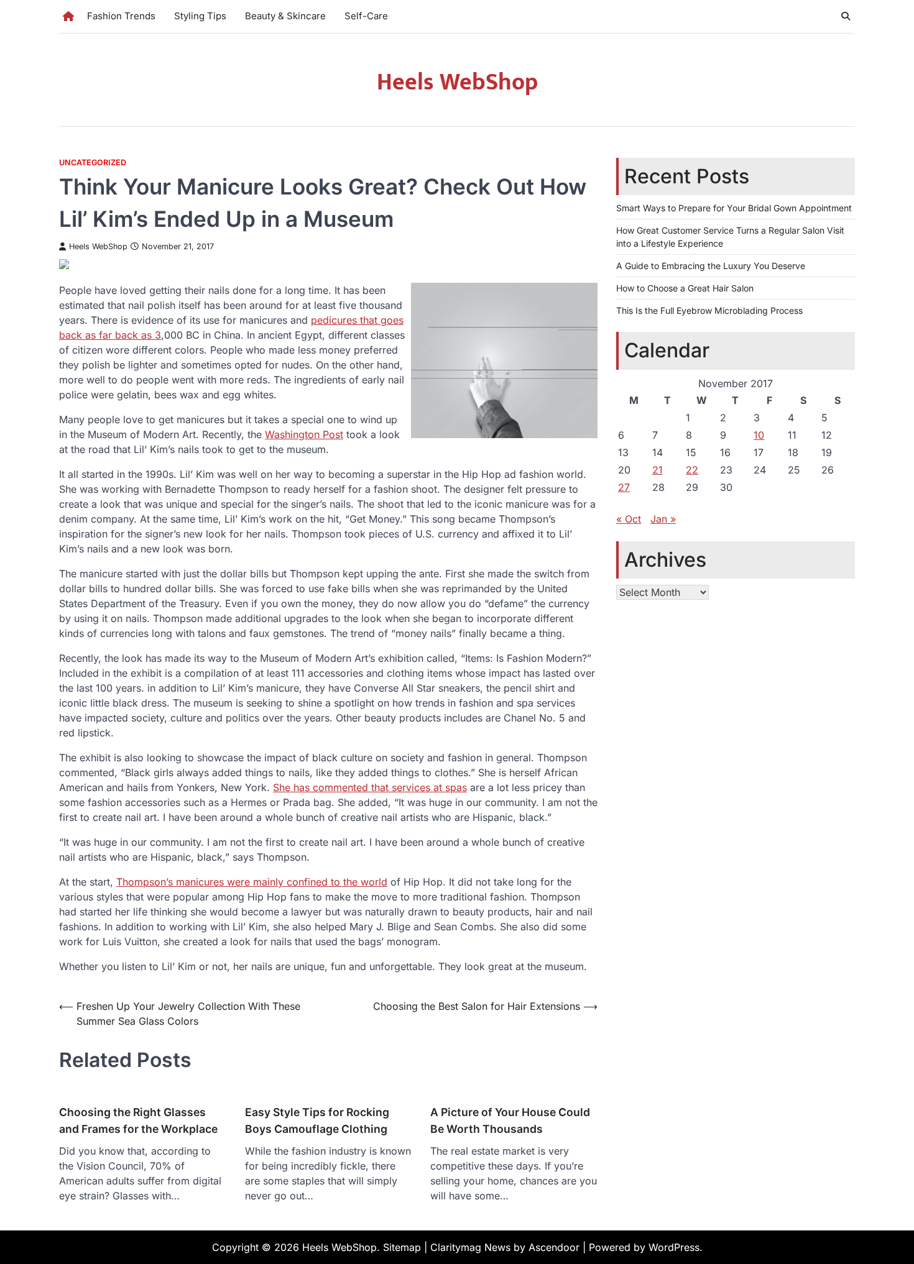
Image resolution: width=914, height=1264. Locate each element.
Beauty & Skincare (285, 16)
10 (759, 434)
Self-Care (366, 16)
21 (657, 469)
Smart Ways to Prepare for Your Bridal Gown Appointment (734, 208)
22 (692, 469)
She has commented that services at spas (370, 787)
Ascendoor (554, 1247)
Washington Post (304, 434)
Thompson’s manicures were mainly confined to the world (251, 882)
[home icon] (68, 16)
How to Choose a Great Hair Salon (685, 288)
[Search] (845, 16)
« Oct (628, 518)
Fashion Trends (121, 16)
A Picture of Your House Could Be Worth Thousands (510, 1120)
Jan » (663, 518)
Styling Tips (200, 16)
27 (624, 486)
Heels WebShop (457, 82)
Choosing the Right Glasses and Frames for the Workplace (138, 1120)
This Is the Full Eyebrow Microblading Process (709, 310)
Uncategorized (92, 162)
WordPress (674, 1247)
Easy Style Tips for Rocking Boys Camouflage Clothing (317, 1120)
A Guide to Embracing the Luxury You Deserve (710, 265)
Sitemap (402, 1247)
